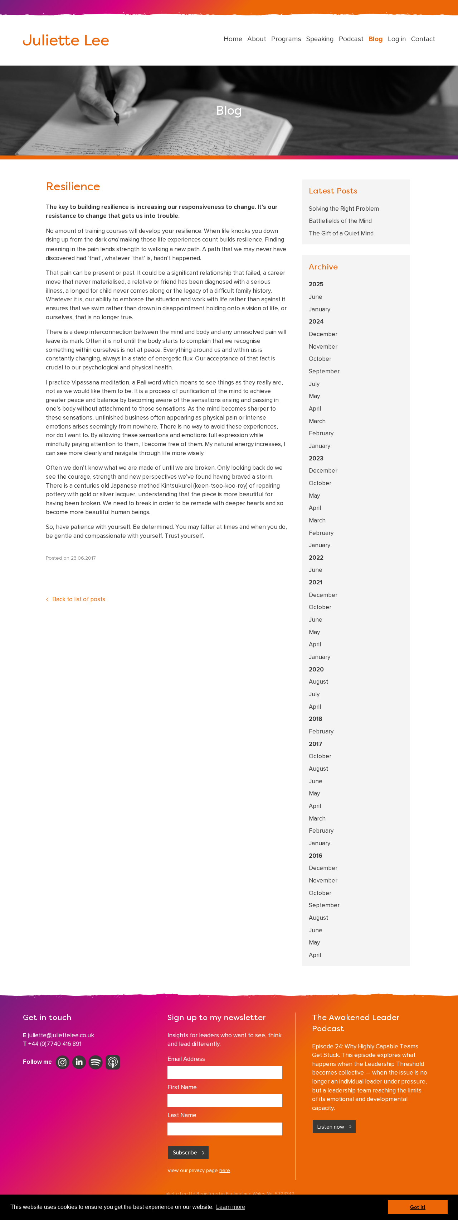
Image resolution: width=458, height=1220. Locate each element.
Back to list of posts (78, 599)
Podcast (351, 39)
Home (233, 39)
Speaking (320, 39)
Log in (397, 39)
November (323, 346)
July (314, 383)
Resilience (73, 187)
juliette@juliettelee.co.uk (61, 1035)
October (320, 358)
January (319, 309)
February (321, 433)
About (256, 39)
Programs (286, 39)
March (317, 421)
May (314, 396)
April (315, 408)
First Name (182, 1087)
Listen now (330, 1126)
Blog (376, 39)
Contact (423, 39)
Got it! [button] (417, 1207)
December (323, 334)
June (315, 296)
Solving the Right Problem (344, 208)
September (324, 371)
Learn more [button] (230, 1207)
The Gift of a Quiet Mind (341, 233)
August (318, 681)
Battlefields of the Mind (340, 220)
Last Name (181, 1115)
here (224, 1170)
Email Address (186, 1058)
